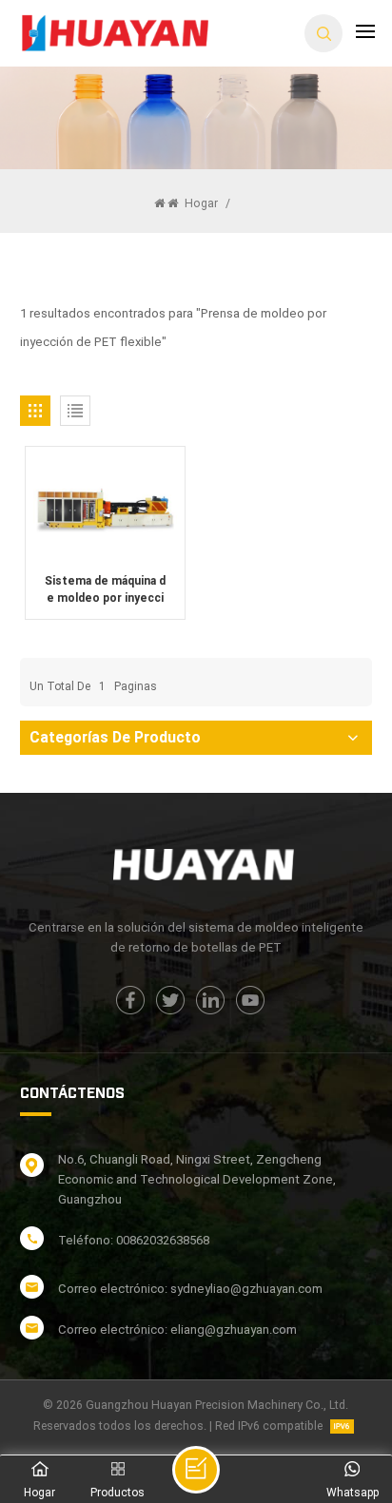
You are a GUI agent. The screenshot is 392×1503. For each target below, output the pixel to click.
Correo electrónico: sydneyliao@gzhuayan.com (190, 1288)
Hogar (200, 203)
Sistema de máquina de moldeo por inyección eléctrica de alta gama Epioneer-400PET (105, 590)
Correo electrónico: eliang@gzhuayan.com (177, 1329)
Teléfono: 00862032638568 (133, 1240)
